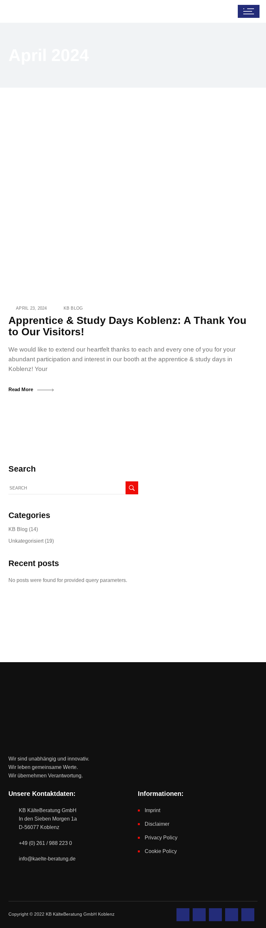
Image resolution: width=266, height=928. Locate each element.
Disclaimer (157, 824)
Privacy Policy (161, 837)
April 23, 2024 (31, 308)
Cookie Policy (161, 851)
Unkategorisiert (25, 541)
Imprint (152, 810)
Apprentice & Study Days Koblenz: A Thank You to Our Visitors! (127, 326)
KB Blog (73, 308)
